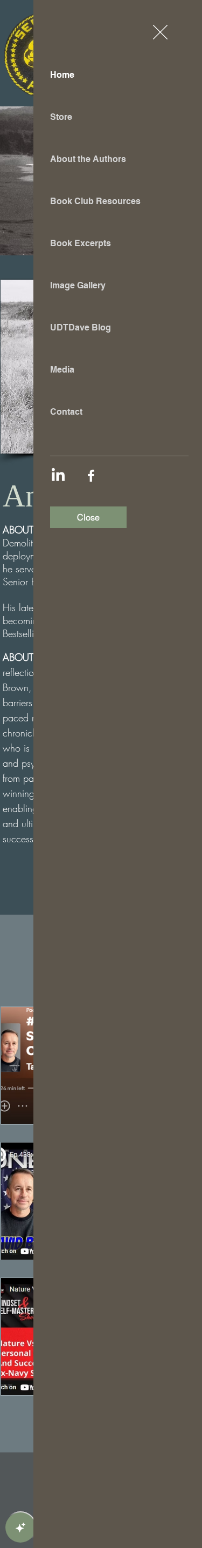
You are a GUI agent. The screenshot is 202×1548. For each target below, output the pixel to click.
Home (62, 75)
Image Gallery (78, 285)
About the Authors (88, 159)
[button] (160, 32)
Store (61, 117)
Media (62, 369)
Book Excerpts (80, 243)
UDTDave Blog (80, 327)
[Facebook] (91, 476)
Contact (66, 412)
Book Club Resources (95, 201)
